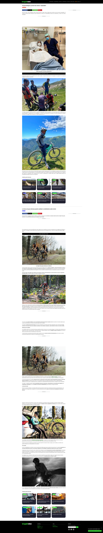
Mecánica (60, 1)
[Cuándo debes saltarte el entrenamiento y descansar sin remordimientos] (44, 198)
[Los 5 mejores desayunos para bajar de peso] (59, 499)
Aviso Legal (54, 525)
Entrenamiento (56, 1)
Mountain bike (51, 1)
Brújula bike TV (72, 1)
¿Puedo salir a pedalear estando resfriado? (58, 200)
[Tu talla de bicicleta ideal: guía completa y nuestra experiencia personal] (44, 499)
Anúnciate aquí (44, 218)
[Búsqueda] (80, 2)
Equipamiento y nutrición (66, 1)
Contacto (38, 527)
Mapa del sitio (39, 526)
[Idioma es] (76, 2)
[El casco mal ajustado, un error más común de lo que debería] (29, 512)
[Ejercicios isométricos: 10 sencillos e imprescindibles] (44, 512)
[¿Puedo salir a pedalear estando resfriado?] (59, 198)
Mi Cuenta (78, 1)
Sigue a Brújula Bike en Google (44, 73)
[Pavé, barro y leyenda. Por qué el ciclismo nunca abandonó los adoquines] (59, 185)
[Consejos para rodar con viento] (59, 512)
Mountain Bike (24, 7)
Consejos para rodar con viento (56, 514)
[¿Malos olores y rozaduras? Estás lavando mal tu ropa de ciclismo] (44, 185)
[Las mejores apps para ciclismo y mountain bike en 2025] (29, 499)
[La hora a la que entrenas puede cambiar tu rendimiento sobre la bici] (29, 185)
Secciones (38, 525)
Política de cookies (55, 526)
